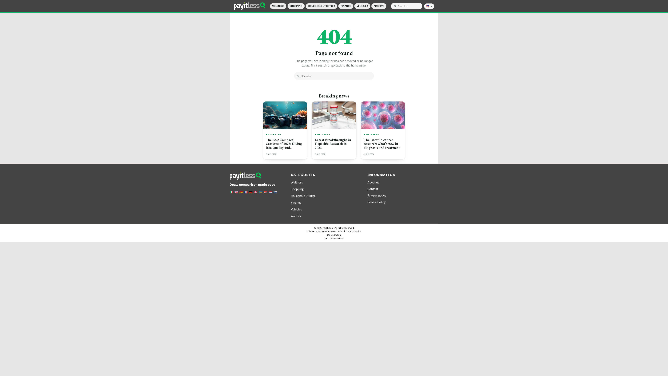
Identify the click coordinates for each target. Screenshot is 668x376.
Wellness (278, 6)
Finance (346, 6)
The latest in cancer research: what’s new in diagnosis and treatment (382, 144)
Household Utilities (321, 6)
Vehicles (362, 6)
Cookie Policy (376, 202)
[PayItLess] (249, 6)
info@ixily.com (334, 235)
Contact (372, 189)
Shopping (296, 6)
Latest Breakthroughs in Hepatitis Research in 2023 (333, 144)
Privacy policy (376, 195)
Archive (379, 6)
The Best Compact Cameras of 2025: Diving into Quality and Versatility (284, 146)
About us (373, 182)
